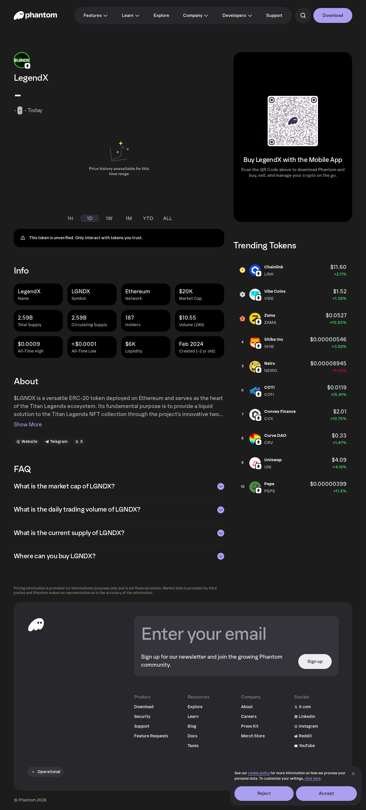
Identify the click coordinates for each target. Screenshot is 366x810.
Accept (326, 793)
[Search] (303, 15)
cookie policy (259, 773)
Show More (28, 424)
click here (313, 779)
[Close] (353, 773)
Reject (264, 793)
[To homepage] (36, 624)
